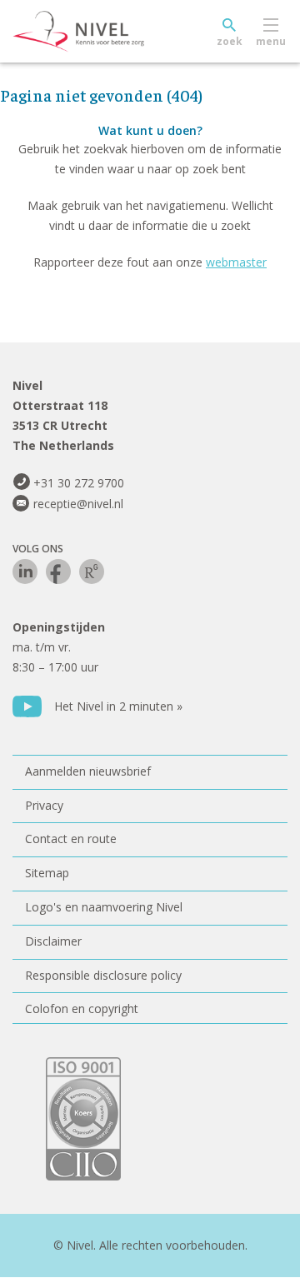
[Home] (116, 31)
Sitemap (47, 873)
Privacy (44, 805)
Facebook (58, 571)
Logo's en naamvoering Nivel (103, 907)
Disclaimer (53, 941)
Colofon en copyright (81, 1008)
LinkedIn (25, 571)
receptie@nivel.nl (78, 504)
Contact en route (71, 838)
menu (271, 41)
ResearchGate (91, 571)
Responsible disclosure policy (103, 975)
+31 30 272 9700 (78, 483)
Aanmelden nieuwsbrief (88, 771)
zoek (229, 41)
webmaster (236, 262)
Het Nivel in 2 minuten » (118, 706)
